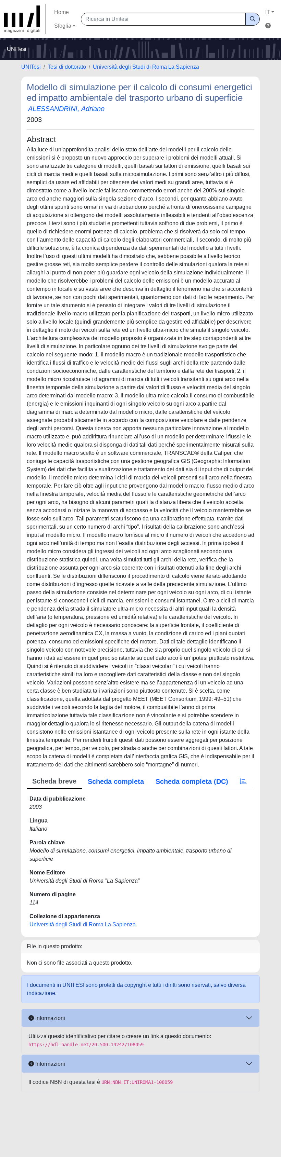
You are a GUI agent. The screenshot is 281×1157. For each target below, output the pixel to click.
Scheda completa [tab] (116, 781)
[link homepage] (25, 19)
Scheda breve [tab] (54, 781)
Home (61, 12)
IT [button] (267, 12)
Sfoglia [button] (62, 26)
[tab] (243, 781)
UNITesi (31, 67)
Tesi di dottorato (67, 67)
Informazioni (49, 1018)
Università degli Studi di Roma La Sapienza (146, 67)
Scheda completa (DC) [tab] (192, 781)
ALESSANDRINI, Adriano (66, 108)
